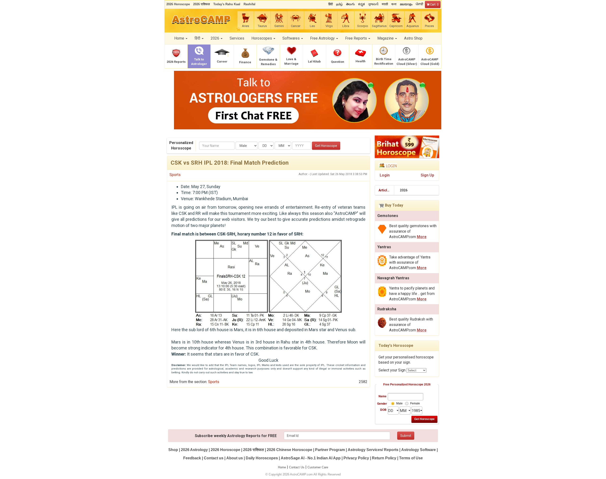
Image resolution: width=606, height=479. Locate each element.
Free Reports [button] (356, 38)
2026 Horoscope (225, 450)
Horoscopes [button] (262, 38)
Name (383, 396)
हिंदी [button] (198, 38)
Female (415, 403)
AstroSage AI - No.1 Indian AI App (311, 458)
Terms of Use (411, 458)
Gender (382, 403)
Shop (173, 450)
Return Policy (384, 458)
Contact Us (296, 467)
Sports (175, 174)
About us (234, 458)
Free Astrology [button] (323, 38)
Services (237, 38)
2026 (403, 190)
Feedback (192, 458)
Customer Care (317, 467)
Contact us (213, 458)
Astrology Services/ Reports (373, 450)
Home (282, 467)
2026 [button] (215, 38)
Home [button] (179, 38)
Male (399, 403)
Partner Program (330, 450)
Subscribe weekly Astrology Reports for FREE (236, 436)
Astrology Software (418, 450)
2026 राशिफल (253, 450)
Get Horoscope (326, 146)
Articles (385, 190)
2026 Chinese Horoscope (289, 450)
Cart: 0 (434, 4)
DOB (383, 409)
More (422, 237)
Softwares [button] (291, 38)
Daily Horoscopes (262, 458)
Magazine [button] (386, 38)
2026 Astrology (194, 450)
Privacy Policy (356, 458)
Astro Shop (413, 38)
